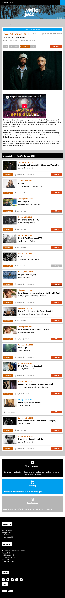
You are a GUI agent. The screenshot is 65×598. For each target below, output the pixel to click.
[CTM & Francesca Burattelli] (10, 366)
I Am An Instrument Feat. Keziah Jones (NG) (37, 420)
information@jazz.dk (9, 561)
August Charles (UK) (27, 274)
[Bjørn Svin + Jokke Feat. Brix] (10, 439)
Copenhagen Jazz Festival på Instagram (16, 579)
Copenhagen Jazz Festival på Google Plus (12, 579)
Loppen (5, 40)
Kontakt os (5, 535)
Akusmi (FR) (23, 201)
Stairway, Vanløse (29, 223)
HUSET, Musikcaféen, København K (30, 204)
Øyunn (21, 183)
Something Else (24, 46)
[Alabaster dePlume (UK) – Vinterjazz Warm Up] (10, 165)
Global (6, 46)
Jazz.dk (4, 24)
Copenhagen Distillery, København (34, 296)
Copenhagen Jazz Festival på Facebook (3, 579)
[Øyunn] (10, 183)
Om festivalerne (7, 530)
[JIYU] (10, 257)
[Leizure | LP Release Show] (10, 403)
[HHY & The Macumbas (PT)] (10, 238)
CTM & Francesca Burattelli (30, 365)
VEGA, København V (24, 277)
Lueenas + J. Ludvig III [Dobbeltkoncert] (35, 384)
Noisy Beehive (23, 314)
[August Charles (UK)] (10, 275)
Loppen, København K (25, 168)
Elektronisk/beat (14, 46)
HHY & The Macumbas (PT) (30, 238)
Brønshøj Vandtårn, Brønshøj (38, 314)
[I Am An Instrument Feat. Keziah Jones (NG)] (10, 421)
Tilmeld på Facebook (35, 33)
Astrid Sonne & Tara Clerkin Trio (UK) (34, 329)
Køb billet (55, 46)
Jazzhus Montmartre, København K (30, 186)
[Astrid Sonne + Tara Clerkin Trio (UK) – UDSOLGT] (10, 293)
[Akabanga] (10, 348)
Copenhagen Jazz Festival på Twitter (7, 579)
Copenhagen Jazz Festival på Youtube (21, 579)
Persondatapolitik (7, 537)
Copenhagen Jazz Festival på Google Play (10, 591)
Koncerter (20, 24)
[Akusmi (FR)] (10, 202)
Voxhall (20, 332)
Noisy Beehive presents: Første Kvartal (35, 311)
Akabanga (22, 347)
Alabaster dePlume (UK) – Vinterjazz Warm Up (38, 164)
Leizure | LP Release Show (29, 402)
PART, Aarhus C (29, 332)
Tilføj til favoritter (57, 33)
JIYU (20, 256)
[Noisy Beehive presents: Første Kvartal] (10, 311)
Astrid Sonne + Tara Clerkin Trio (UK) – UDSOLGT (39, 292)
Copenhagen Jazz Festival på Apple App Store (4, 591)
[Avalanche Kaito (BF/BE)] (10, 220)
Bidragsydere (6, 533)
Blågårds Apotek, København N (28, 259)
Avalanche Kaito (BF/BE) (28, 219)
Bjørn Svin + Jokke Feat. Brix (30, 438)
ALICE (20, 223)
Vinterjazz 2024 (11, 24)
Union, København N (25, 351)
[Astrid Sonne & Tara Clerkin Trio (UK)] (10, 330)
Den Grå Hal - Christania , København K (22, 40)
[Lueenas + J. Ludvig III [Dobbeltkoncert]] (10, 384)
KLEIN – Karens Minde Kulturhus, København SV (34, 387)
